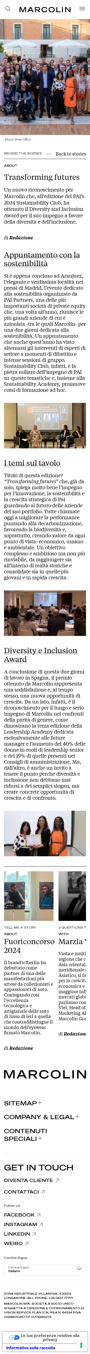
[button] (9, 10)
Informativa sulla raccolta (30, 1347)
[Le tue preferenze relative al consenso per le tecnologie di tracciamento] (81, 1345)
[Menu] (81, 10)
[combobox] (45, 1269)
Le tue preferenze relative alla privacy (50, 1337)
